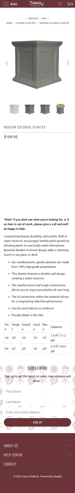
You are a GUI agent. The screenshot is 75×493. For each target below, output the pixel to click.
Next (45, 18)
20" (17, 163)
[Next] (67, 63)
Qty (6, 190)
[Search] (61, 4)
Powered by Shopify (51, 476)
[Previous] (7, 63)
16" (8, 163)
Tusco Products (30, 476)
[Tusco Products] (37, 4)
